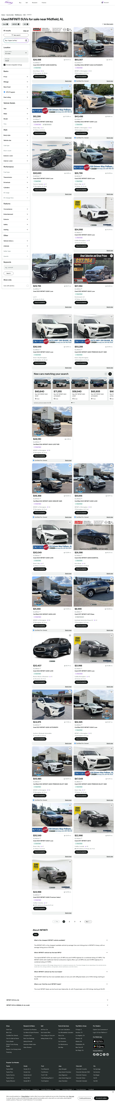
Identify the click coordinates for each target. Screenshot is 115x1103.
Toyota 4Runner (10, 1081)
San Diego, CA (79, 1050)
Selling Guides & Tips (46, 1038)
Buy (20, 2)
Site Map (60, 1047)
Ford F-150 (44, 1075)
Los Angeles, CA (80, 1035)
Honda (25, 1066)
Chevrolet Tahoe (80, 1078)
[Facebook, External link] (97, 1054)
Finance (44, 2)
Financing (9, 1052)
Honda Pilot (27, 1078)
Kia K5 (95, 1078)
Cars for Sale (10, 15)
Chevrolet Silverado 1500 (83, 1072)
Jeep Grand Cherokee (65, 1072)
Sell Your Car (44, 1029)
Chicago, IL (79, 1029)
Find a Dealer (10, 1041)
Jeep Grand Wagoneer (65, 1078)
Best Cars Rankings (29, 1038)
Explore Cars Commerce (100, 1029)
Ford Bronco (44, 1072)
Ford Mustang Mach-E (47, 1078)
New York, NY (79, 1047)
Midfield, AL (18, 15)
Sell (27, 2)
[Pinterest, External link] (107, 1054)
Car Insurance (62, 1041)
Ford (42, 1066)
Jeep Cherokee (63, 1081)
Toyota (8, 1066)
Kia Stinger (96, 1075)
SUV (24, 15)
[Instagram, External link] (104, 1054)
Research (34, 2)
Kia (94, 1066)
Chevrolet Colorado (81, 1081)
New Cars (9, 1032)
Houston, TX (79, 1032)
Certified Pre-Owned (12, 1035)
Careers (57, 1089)
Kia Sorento (97, 1072)
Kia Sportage (97, 1069)
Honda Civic (27, 1072)
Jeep (60, 1066)
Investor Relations (46, 1089)
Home (3, 15)
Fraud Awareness (81, 1089)
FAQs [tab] (35, 934)
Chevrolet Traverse (81, 1075)
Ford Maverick (45, 1069)
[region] (57, 1096)
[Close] (113, 1092)
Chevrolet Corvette (81, 1069)
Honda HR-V (27, 1081)
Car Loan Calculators (64, 1029)
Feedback (91, 1089)
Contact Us (36, 1089)
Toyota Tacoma (10, 1075)
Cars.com (71, 1096)
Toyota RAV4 (9, 1069)
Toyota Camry (10, 1078)
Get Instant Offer (45, 1032)
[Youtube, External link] (101, 1054)
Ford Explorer (45, 1081)
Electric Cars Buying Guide (13, 1049)
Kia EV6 (96, 1081)
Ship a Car (61, 1035)
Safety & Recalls (28, 1041)
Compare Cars (28, 1035)
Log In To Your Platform (99, 1032)
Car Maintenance (63, 1044)
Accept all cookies (101, 1098)
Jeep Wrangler (63, 1069)
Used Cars (9, 1029)
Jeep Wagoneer (63, 1075)
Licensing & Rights (67, 1089)
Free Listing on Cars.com (48, 1035)
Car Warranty (62, 1038)
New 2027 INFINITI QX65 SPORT (41, 395)
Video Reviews (28, 1047)
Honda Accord (27, 1075)
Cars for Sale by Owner (12, 1038)
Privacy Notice (25, 1096)
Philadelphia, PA (80, 1044)
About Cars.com (25, 1089)
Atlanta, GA (79, 1041)
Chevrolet (79, 1066)
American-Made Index (30, 1044)
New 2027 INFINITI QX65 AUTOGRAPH (60, 395)
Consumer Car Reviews (30, 1029)
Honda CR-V (27, 1069)
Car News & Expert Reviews (31, 1032)
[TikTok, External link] (94, 1054)
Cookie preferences (85, 1098)
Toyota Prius (9, 1072)
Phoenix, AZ (79, 1038)
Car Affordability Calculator (65, 1032)
